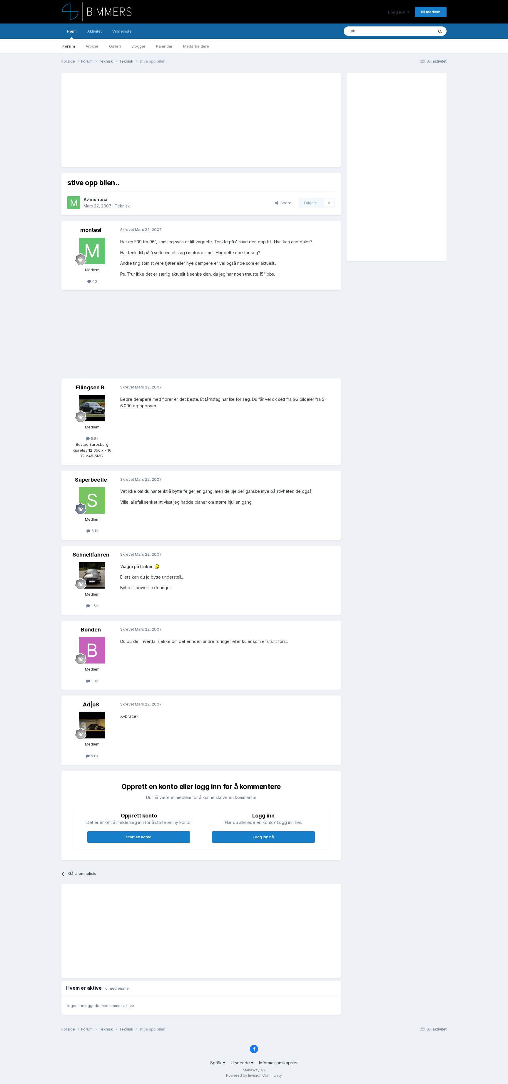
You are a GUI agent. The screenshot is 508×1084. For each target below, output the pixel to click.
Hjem (72, 31)
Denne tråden (414, 31)
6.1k (94, 530)
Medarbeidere (196, 46)
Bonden (91, 629)
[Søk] (440, 31)
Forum (68, 46)
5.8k (94, 438)
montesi (98, 199)
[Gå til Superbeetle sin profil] (92, 500)
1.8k (94, 680)
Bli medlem (430, 11)
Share (284, 202)
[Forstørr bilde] (157, 566)
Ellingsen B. (91, 387)
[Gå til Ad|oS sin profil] (92, 725)
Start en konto (138, 837)
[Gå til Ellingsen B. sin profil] (92, 408)
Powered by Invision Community (254, 1075)
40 (94, 281)
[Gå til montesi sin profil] (73, 202)
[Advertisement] (174, 120)
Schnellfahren (91, 555)
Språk (216, 1062)
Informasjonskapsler (278, 1062)
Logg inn (397, 12)
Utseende (241, 1062)
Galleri (115, 46)
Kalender (164, 46)
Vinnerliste (122, 31)
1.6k (94, 605)
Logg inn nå (263, 837)
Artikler (92, 46)
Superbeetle (91, 480)
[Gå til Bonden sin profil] (92, 650)
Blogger (138, 46)
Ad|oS (91, 704)
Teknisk (122, 205)
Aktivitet (94, 31)
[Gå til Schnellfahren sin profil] (92, 575)
